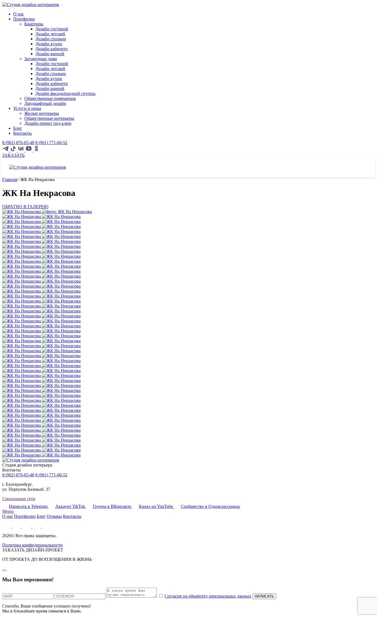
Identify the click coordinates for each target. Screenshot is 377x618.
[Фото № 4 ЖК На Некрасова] (41, 231)
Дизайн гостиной (51, 28)
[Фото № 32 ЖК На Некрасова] (41, 370)
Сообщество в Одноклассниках (210, 506)
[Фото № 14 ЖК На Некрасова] (41, 281)
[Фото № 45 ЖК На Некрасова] (41, 435)
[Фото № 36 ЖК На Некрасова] (41, 390)
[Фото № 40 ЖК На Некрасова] (41, 410)
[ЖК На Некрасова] (47, 211)
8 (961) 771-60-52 (51, 142)
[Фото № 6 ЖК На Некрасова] (41, 241)
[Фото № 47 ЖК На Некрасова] (41, 445)
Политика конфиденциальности (32, 545)
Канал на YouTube (156, 506)
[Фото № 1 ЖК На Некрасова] (41, 216)
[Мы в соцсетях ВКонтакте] (21, 150)
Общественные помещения (50, 98)
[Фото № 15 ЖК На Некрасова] (41, 286)
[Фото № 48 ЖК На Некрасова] (41, 450)
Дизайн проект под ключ (47, 123)
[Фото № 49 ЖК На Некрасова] (41, 455)
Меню (8, 511)
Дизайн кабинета (51, 48)
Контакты (22, 133)
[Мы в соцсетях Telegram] (6, 150)
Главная (9, 179)
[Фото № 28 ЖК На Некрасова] (41, 350)
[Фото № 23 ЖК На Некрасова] (41, 325)
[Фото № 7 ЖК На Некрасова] (41, 246)
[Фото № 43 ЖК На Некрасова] (41, 425)
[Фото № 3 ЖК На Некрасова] (41, 226)
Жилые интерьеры (41, 113)
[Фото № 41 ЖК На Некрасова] (41, 415)
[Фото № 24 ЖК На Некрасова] (41, 330)
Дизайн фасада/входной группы (65, 93)
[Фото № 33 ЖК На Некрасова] (41, 375)
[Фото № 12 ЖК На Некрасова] (41, 271)
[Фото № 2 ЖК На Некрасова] (41, 221)
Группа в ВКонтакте (112, 506)
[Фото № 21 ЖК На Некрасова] (41, 316)
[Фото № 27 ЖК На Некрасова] (41, 345)
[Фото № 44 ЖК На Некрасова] (41, 430)
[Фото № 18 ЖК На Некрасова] (41, 301)
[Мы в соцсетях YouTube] (29, 150)
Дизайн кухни (48, 43)
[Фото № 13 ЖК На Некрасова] (41, 276)
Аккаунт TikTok (70, 506)
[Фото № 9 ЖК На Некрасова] (41, 256)
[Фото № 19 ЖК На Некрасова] (41, 306)
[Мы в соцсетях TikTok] (14, 150)
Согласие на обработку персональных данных (207, 596)
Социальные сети (18, 498)
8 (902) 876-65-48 (18, 142)
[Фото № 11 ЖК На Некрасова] (41, 266)
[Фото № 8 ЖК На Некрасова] (41, 251)
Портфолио (24, 19)
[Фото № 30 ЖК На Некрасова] (41, 360)
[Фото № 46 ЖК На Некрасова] (41, 440)
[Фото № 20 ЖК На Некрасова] (41, 311)
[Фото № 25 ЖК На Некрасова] (41, 335)
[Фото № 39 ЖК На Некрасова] (41, 405)
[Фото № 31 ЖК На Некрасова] (41, 365)
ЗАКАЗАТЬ (13, 155)
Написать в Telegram (29, 506)
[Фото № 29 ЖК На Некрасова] (41, 355)
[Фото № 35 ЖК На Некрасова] (41, 385)
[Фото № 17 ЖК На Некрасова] (41, 296)
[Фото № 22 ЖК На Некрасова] (41, 321)
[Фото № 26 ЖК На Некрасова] (41, 340)
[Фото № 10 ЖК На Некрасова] (41, 261)
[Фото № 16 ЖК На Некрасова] (41, 291)
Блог (17, 128)
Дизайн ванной (49, 53)
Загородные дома (40, 58)
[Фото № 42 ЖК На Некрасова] (41, 420)
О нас (18, 14)
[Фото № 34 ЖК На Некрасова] (41, 380)
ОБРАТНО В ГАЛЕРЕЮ (25, 206)
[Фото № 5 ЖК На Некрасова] (41, 236)
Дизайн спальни (50, 38)
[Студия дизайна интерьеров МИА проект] (30, 4)
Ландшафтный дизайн (45, 103)
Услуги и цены (27, 108)
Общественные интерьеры (49, 118)
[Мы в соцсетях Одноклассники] (36, 150)
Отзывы (54, 516)
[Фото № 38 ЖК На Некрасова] (41, 400)
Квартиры (33, 24)
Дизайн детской (50, 33)
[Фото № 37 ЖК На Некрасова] (41, 395)
